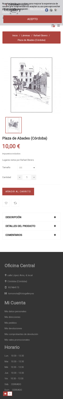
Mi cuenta (15, 302)
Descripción (13, 217)
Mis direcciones (12, 317)
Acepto (32, 19)
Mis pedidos (11, 323)
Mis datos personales (15, 311)
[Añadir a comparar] (15, 203)
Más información (38, 9)
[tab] (31, 217)
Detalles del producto (20, 226)
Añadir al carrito (18, 191)
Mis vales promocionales (17, 340)
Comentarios (14, 235)
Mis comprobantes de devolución (21, 334)
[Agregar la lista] (6, 203)
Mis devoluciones (13, 328)
